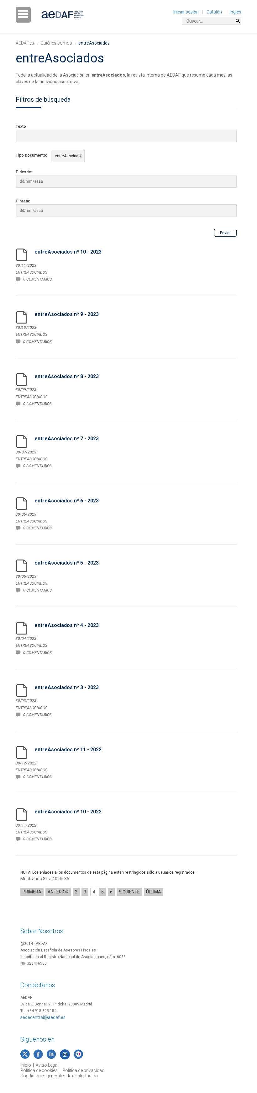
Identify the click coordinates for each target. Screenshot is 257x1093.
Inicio (25, 1065)
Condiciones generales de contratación (59, 1075)
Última (153, 891)
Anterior (58, 891)
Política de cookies (39, 1070)
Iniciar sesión (186, 11)
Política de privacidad (83, 1070)
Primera (32, 891)
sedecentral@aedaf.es (43, 1017)
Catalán (214, 11)
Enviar (225, 233)
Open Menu (23, 15)
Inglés (235, 11)
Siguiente (129, 891)
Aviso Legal (47, 1065)
